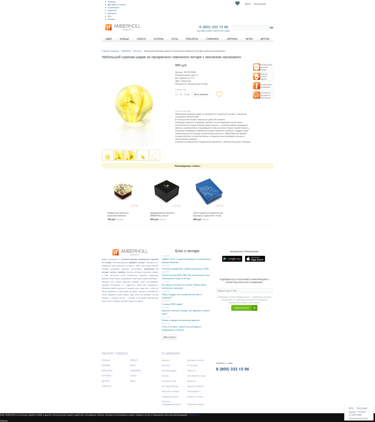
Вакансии (191, 380)
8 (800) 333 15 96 (213, 26)
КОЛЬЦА (106, 360)
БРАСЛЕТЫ (107, 370)
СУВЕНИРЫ (135, 370)
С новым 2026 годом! (172, 303)
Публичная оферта (195, 404)
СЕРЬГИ (134, 360)
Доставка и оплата (116, 4)
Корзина (352, 411)
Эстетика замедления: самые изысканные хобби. (185, 268)
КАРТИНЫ (106, 375)
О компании (113, 7)
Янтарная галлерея (170, 391)
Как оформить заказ (196, 375)
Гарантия (112, 10)
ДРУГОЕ (105, 380)
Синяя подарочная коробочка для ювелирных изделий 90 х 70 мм (208, 214)
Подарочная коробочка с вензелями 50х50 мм (118, 214)
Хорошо (4, 420)
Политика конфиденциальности (171, 402)
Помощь (112, 1)
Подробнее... (194, 414)
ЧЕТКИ (133, 375)
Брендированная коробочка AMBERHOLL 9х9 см (162, 214)
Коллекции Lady (169, 380)
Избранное (106, 385)
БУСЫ (133, 365)
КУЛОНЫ (106, 365)
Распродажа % (194, 391)
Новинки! (166, 360)
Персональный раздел (358, 418)
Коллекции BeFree (170, 386)
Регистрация (362, 408)
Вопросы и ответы (195, 396)
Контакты (112, 13)
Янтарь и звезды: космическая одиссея (181, 320)
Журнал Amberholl (195, 386)
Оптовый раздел (169, 370)
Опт (109, 16)
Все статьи (169, 336)
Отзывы (111, 19)
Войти (351, 408)
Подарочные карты (170, 396)
